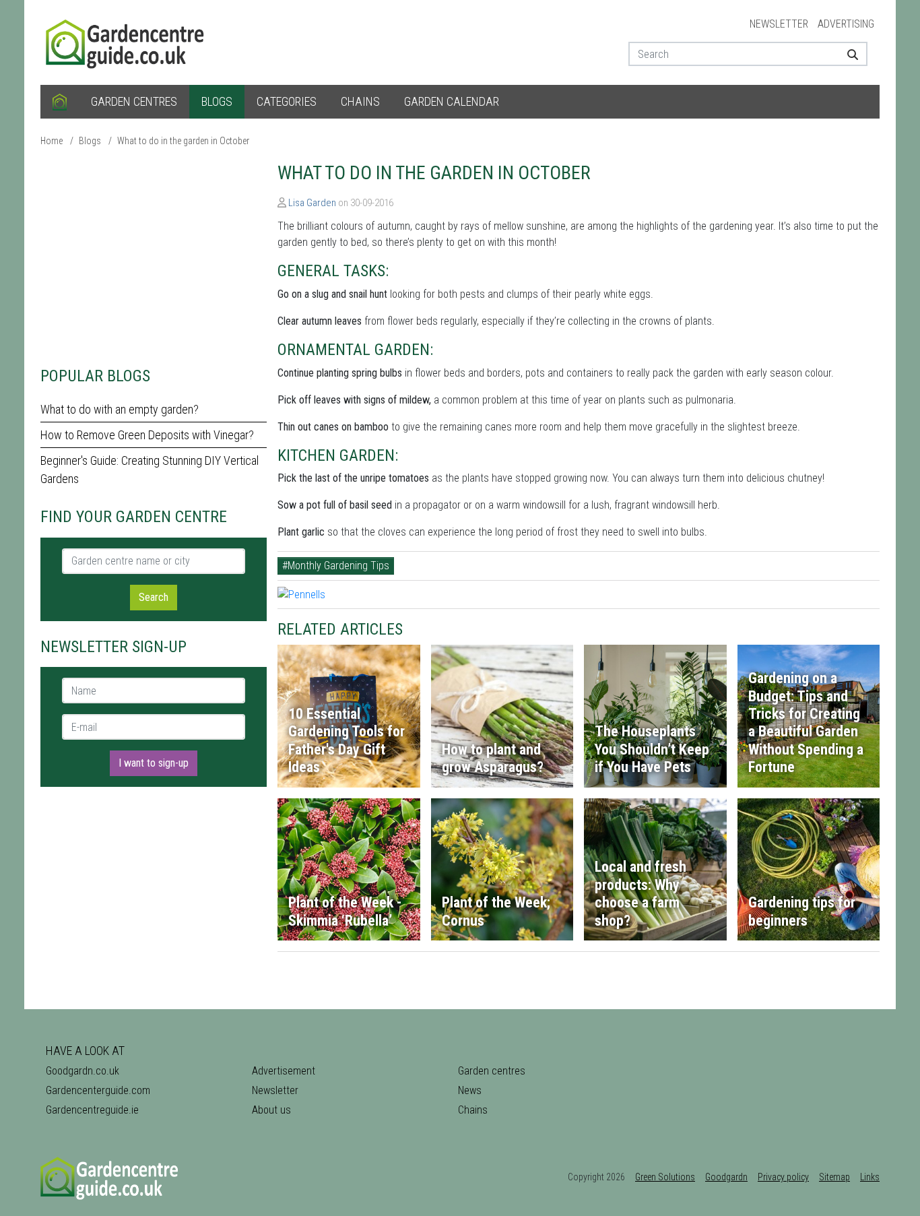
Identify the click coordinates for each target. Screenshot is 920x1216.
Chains (360, 101)
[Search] (847, 54)
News (470, 1090)
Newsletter (779, 24)
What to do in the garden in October (183, 140)
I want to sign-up (154, 763)
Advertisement (283, 1070)
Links (870, 1177)
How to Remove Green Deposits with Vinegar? (147, 435)
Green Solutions (665, 1177)
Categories (287, 101)
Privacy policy (783, 1177)
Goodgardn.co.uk (82, 1070)
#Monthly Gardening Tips (335, 565)
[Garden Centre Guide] (126, 41)
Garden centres (134, 101)
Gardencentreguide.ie (92, 1109)
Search (153, 597)
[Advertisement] (153, 256)
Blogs (216, 101)
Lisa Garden (312, 203)
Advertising (846, 24)
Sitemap (834, 1177)
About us (271, 1109)
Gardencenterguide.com (98, 1090)
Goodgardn (726, 1177)
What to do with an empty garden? (119, 409)
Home (51, 140)
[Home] (59, 102)
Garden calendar (451, 101)
